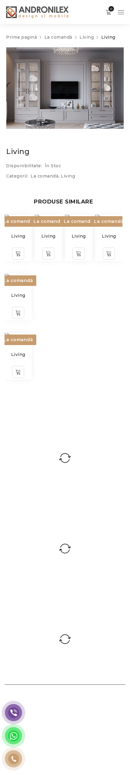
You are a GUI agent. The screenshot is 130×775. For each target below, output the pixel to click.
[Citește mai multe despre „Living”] (18, 253)
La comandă (58, 37)
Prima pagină (21, 37)
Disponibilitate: (24, 165)
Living (87, 37)
